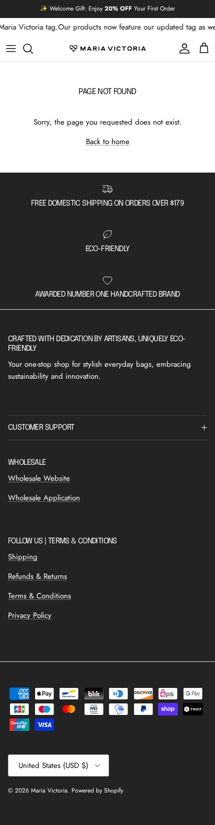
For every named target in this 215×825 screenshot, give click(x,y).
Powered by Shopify (97, 790)
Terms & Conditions (39, 595)
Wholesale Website (39, 478)
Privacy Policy (30, 615)
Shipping (23, 556)
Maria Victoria (49, 790)
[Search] (33, 49)
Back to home (108, 141)
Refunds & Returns (37, 576)
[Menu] (11, 49)
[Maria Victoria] (107, 49)
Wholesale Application (44, 497)
